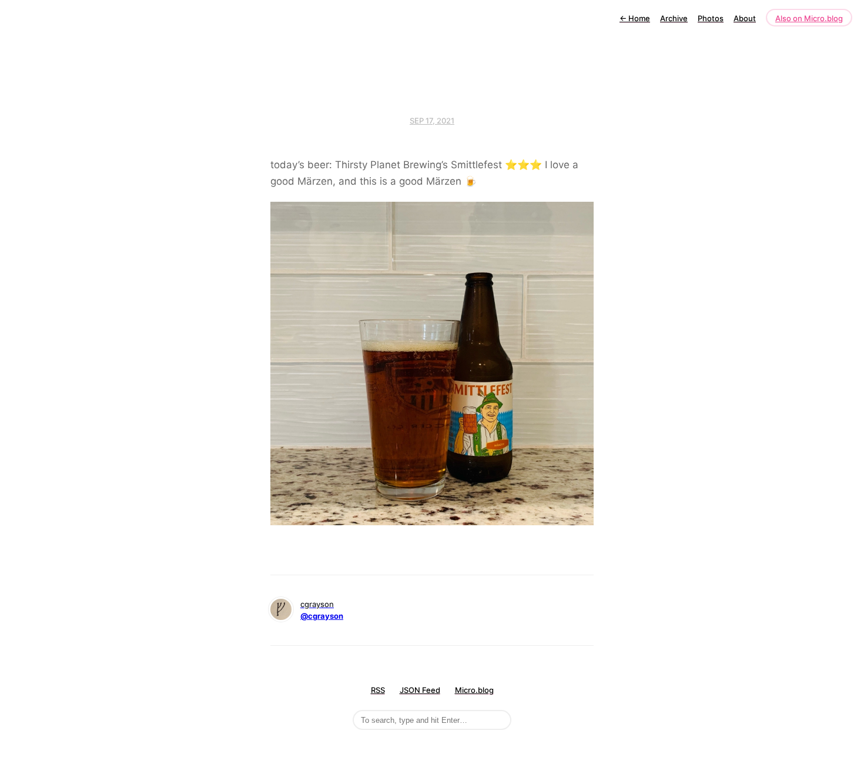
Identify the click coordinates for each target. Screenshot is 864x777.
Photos (711, 18)
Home (634, 18)
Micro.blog (474, 690)
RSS (378, 690)
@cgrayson (321, 616)
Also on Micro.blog (809, 18)
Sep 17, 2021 (432, 120)
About (745, 18)
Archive (674, 18)
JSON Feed (420, 690)
